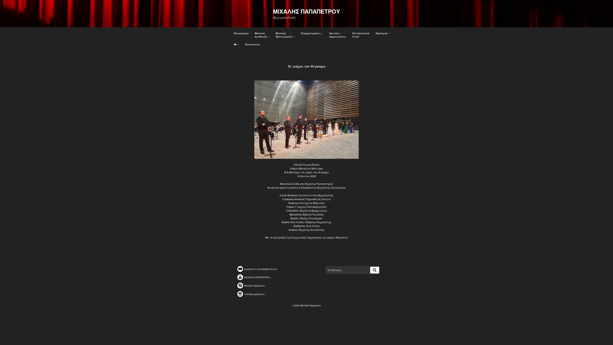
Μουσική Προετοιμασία (284, 35)
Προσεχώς (382, 33)
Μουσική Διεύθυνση (261, 35)
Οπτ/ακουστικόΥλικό (361, 35)
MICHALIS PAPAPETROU (257, 277)
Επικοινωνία (252, 44)
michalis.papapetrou (254, 294)
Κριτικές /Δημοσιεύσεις (337, 35)
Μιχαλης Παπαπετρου (306, 11)
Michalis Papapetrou (254, 285)
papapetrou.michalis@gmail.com (260, 269)
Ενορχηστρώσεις (311, 33)
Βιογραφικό (241, 33)
